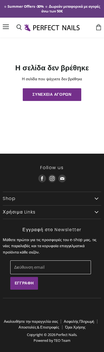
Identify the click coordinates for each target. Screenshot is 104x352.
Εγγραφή (24, 283)
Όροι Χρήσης (75, 327)
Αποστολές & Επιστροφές (39, 327)
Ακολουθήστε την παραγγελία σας (31, 321)
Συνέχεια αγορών (51, 94)
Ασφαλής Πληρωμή (79, 321)
